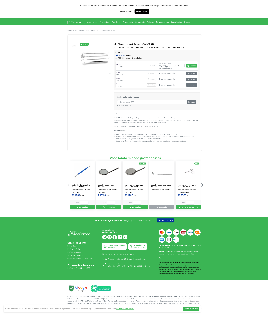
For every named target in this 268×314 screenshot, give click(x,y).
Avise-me (191, 73)
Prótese (150, 22)
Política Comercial (74, 252)
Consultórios (176, 22)
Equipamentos (162, 22)
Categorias (76, 22)
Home (69, 31)
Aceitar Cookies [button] (142, 11)
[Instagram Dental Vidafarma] (109, 237)
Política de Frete (73, 249)
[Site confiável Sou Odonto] (100, 288)
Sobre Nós (71, 246)
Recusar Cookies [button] (126, 11)
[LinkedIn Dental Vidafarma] (125, 237)
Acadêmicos (92, 22)
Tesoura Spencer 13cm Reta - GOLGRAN (187, 186)
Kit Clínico (91, 31)
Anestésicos (104, 22)
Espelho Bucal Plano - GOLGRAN (106, 186)
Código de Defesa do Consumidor (80, 258)
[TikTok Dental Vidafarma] (120, 237)
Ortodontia (140, 22)
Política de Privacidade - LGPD (78, 268)
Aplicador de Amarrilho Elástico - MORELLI (81, 186)
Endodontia (128, 22)
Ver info (152, 66)
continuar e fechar (191, 309)
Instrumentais (80, 31)
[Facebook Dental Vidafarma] (114, 237)
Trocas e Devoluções (75, 255)
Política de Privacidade (125, 309)
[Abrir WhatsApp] (263, 308)
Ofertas (187, 22)
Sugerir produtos (165, 220)
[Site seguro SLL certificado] (77, 289)
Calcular (191, 102)
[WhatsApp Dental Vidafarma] (104, 237)
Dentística (116, 22)
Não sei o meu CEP (124, 106)
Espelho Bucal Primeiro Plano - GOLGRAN (134, 186)
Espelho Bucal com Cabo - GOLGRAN (161, 186)
